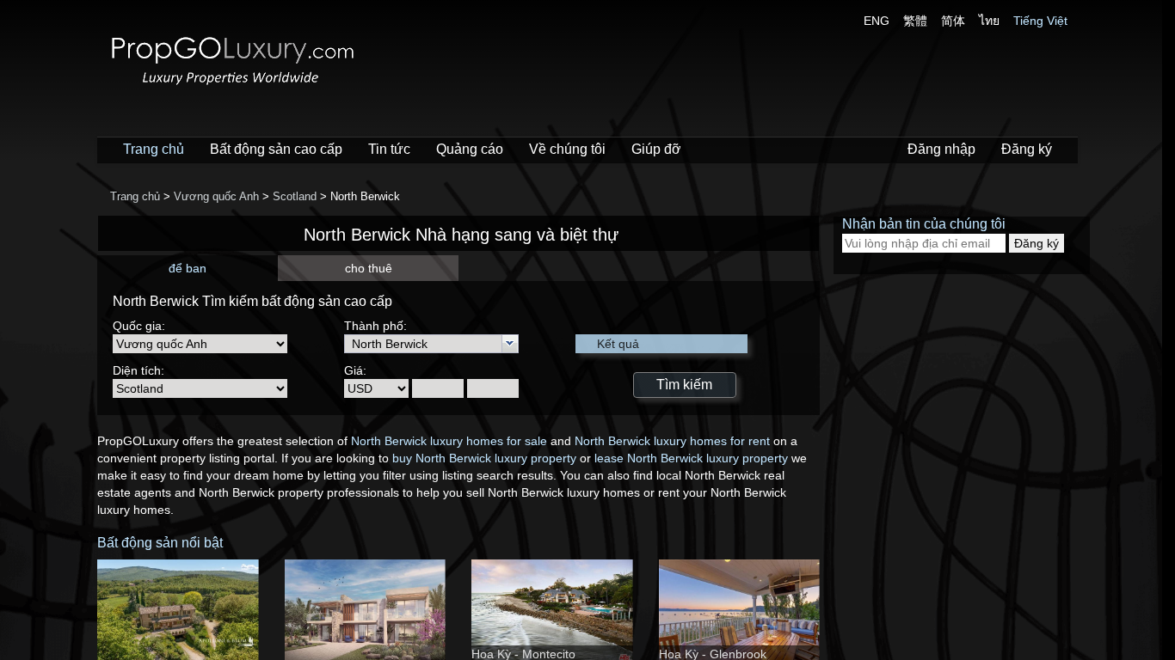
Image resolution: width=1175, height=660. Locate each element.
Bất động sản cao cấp (276, 149)
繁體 (915, 21)
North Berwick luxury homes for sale (449, 441)
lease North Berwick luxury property (691, 458)
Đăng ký (1026, 149)
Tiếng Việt (1040, 21)
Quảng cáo (469, 149)
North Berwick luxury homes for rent (672, 441)
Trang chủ (153, 149)
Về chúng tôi (567, 149)
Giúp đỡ (656, 149)
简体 (953, 21)
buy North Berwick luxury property (484, 458)
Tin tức (389, 149)
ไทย (989, 21)
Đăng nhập (941, 149)
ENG (876, 21)
